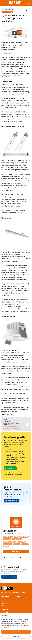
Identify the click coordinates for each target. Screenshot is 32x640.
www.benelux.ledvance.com (11, 428)
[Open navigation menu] (3, 3)
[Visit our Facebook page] (3, 613)
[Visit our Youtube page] (7, 613)
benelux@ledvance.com (10, 427)
